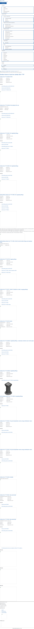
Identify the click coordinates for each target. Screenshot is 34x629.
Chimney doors (7, 37)
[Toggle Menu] (18, 6)
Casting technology (8, 18)
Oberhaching (5, 8)
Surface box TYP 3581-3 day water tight (8, 519)
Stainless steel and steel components (9, 22)
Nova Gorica (5, 12)
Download (3, 50)
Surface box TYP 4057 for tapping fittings (8, 259)
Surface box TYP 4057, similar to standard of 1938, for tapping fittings (14, 289)
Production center (8, 24)
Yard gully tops (7, 32)
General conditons (6, 60)
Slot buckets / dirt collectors (9, 36)
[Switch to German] (18, 69)
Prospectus (5, 52)
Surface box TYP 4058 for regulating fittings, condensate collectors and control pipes (17, 340)
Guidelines (5, 56)
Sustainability (6, 40)
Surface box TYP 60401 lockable (6, 477)
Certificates (5, 59)
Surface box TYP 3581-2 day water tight (8, 495)
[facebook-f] (2, 622)
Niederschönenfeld (6, 11)
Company (3, 5)
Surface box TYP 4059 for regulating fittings (8, 370)
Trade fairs (6, 47)
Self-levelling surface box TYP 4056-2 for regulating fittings (11, 194)
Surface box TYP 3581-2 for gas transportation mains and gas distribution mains (16, 449)
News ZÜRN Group (8, 46)
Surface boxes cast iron (8, 31)
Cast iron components (7, 16)
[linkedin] (2, 625)
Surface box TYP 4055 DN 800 (6, 76)
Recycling (6, 42)
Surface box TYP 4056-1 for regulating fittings (9, 133)
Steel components (8, 27)
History (5, 7)
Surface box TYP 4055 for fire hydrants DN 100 (9, 105)
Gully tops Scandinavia (8, 33)
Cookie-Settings (4, 612)
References (7, 21)
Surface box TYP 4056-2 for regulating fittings (9, 165)
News (4, 44)
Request (5, 65)
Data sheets (5, 55)
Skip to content (2, 0)
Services (6, 19)
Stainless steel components (9, 26)
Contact (3, 63)
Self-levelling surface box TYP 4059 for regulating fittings (11, 396)
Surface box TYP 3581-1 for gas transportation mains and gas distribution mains (16, 420)
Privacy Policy (4, 611)
